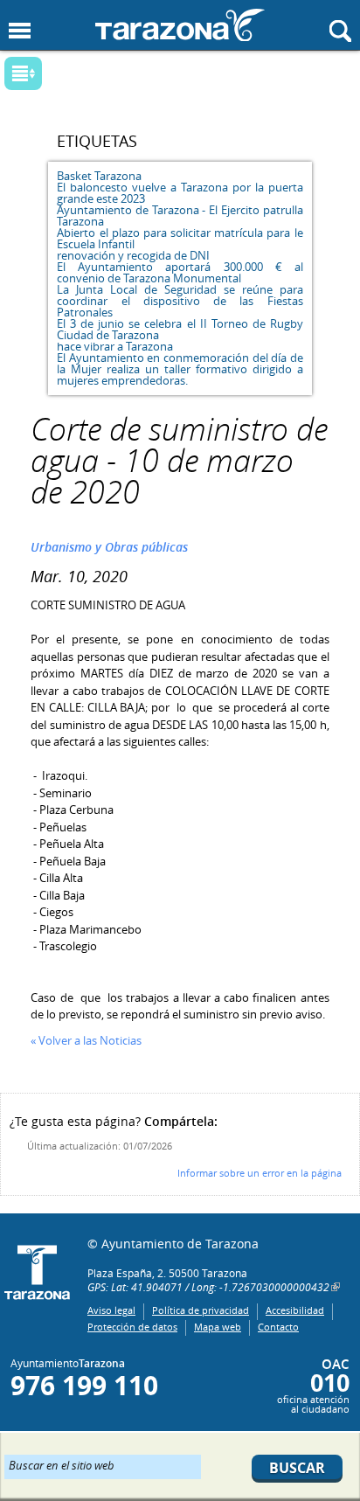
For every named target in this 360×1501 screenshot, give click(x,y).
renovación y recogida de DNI (133, 255)
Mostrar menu (20, 31)
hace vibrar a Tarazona (115, 346)
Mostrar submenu (23, 73)
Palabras (52, 74)
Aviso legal (111, 1310)
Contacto (278, 1326)
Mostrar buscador (340, 31)
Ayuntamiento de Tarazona (180, 25)
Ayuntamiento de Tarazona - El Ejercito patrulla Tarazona (179, 215)
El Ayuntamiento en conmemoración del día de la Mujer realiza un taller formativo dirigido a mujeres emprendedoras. (179, 369)
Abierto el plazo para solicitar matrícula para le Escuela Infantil (179, 238)
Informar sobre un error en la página (259, 1172)
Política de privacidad (200, 1310)
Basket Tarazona (99, 176)
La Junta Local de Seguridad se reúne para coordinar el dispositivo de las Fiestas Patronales (179, 300)
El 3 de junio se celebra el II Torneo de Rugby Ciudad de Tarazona (179, 329)
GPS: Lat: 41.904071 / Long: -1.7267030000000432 (208, 1287)
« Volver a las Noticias (86, 1040)
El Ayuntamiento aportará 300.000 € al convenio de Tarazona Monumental (179, 272)
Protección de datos (132, 1326)
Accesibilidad (295, 1310)
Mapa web (217, 1326)
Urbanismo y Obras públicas (109, 547)
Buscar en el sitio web (61, 1464)
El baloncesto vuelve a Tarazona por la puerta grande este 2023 (179, 192)
